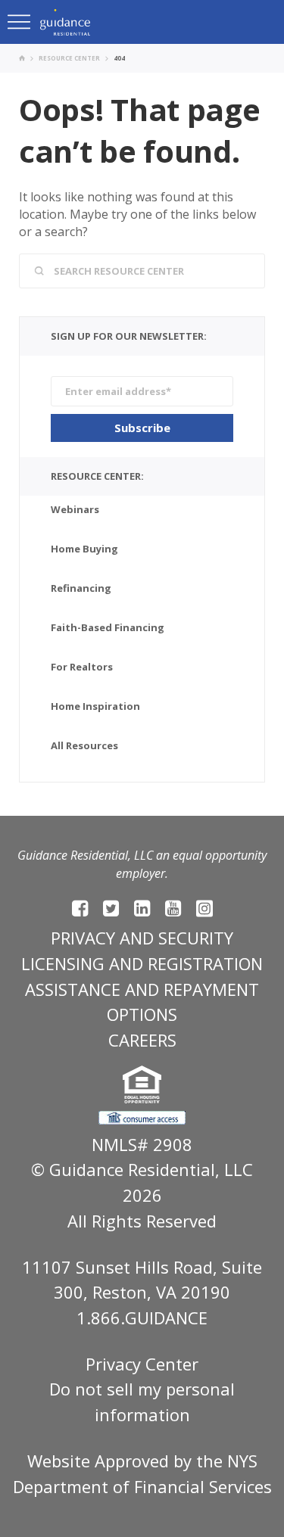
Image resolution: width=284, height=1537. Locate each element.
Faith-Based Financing (107, 627)
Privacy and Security (142, 937)
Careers (142, 1039)
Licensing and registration (142, 963)
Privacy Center (142, 1363)
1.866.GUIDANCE (142, 1317)
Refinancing (81, 588)
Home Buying (84, 548)
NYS (242, 1460)
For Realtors (82, 667)
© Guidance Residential (123, 1169)
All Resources (84, 745)
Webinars (75, 509)
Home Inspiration (95, 706)
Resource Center (69, 58)
